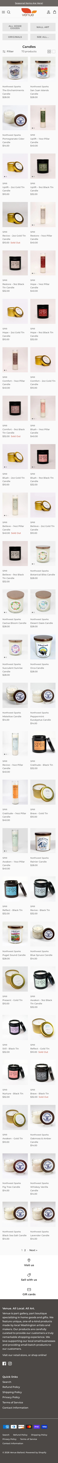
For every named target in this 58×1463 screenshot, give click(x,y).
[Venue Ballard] (29, 12)
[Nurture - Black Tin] (15, 1072)
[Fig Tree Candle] (15, 1166)
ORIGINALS (15, 37)
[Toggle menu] (3, 12)
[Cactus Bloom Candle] (15, 601)
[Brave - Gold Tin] (43, 792)
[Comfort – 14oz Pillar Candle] (15, 359)
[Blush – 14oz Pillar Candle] (43, 408)
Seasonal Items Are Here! (29, 3)
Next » (33, 1250)
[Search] (10, 12)
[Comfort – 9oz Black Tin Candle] (15, 408)
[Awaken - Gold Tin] (15, 1117)
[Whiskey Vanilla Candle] (43, 1166)
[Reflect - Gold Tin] (43, 1027)
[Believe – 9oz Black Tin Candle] (15, 553)
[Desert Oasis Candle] (43, 601)
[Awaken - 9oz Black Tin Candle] (43, 979)
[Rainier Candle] (43, 840)
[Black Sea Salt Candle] (15, 1214)
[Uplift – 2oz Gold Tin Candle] (15, 166)
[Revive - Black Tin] (43, 889)
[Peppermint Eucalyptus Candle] (43, 695)
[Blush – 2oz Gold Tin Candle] (15, 456)
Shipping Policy (12, 1392)
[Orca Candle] (43, 647)
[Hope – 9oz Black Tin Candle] (43, 311)
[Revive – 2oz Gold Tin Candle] (15, 214)
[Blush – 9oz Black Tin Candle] (43, 456)
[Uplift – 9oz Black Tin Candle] (43, 166)
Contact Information (15, 1407)
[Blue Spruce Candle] (43, 934)
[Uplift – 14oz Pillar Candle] (43, 117)
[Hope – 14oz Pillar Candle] (43, 263)
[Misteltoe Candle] (15, 695)
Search (6, 1381)
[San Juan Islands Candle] (43, 69)
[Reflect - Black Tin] (15, 889)
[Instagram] (10, 1363)
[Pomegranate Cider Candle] (15, 117)
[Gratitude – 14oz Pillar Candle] (15, 792)
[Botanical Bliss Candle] (43, 553)
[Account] (47, 12)
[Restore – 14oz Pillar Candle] (43, 214)
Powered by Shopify (36, 1452)
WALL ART (43, 27)
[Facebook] (4, 1363)
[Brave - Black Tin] (43, 1072)
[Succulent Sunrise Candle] (15, 647)
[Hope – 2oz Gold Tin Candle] (15, 311)
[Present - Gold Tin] (15, 979)
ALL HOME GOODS (15, 27)
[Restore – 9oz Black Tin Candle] (15, 263)
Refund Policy (11, 1387)
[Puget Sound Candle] (15, 934)
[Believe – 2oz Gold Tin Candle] (43, 505)
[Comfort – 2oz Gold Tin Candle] (43, 359)
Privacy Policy (11, 1397)
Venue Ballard (17, 1452)
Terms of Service (12, 1402)
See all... (43, 37)
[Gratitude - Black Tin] (43, 743)
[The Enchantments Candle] (15, 69)
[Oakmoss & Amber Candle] (43, 1117)
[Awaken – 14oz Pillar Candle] (15, 840)
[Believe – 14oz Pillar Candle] (15, 505)
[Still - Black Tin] (15, 1027)
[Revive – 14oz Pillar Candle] (15, 743)
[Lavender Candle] (43, 1214)
